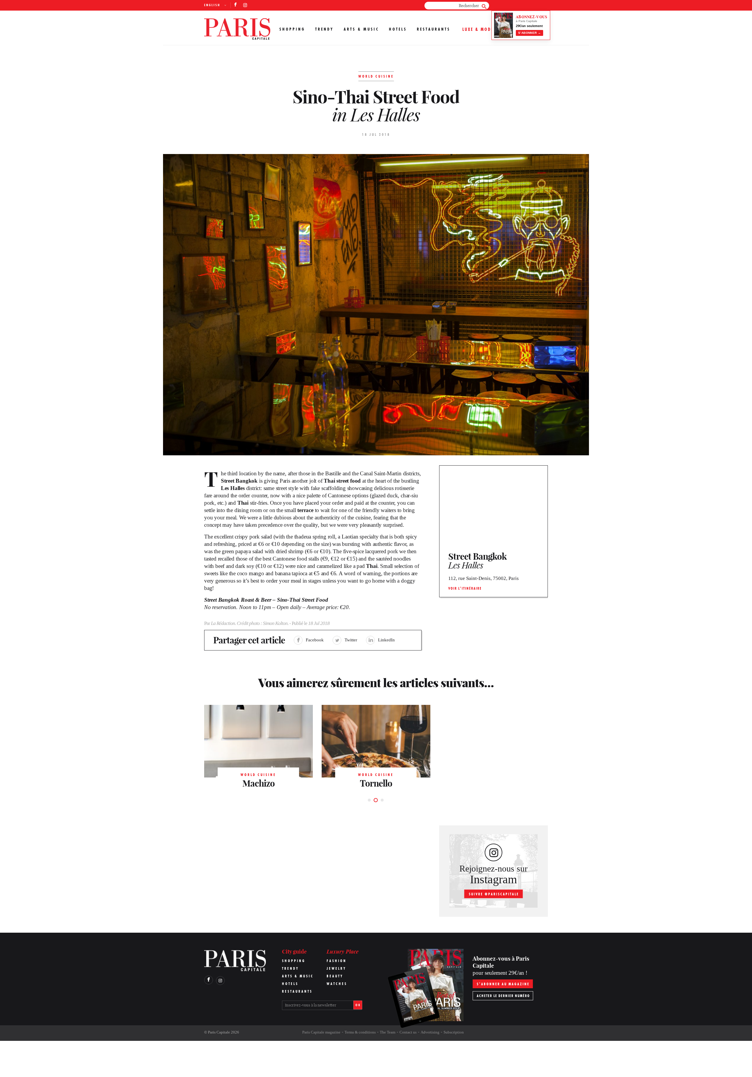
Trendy (324, 29)
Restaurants (433, 29)
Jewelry (336, 968)
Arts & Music (361, 29)
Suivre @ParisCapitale (494, 894)
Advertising (430, 1032)
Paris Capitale (219, 1032)
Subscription (454, 1032)
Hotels (398, 29)
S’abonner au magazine (503, 984)
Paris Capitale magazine (321, 1032)
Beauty (335, 976)
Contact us (408, 1032)
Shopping (292, 29)
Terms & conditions (360, 1032)
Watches (337, 983)
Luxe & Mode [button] (478, 29)
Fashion (337, 961)
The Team (387, 1032)
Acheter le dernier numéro (503, 996)
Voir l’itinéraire (465, 588)
